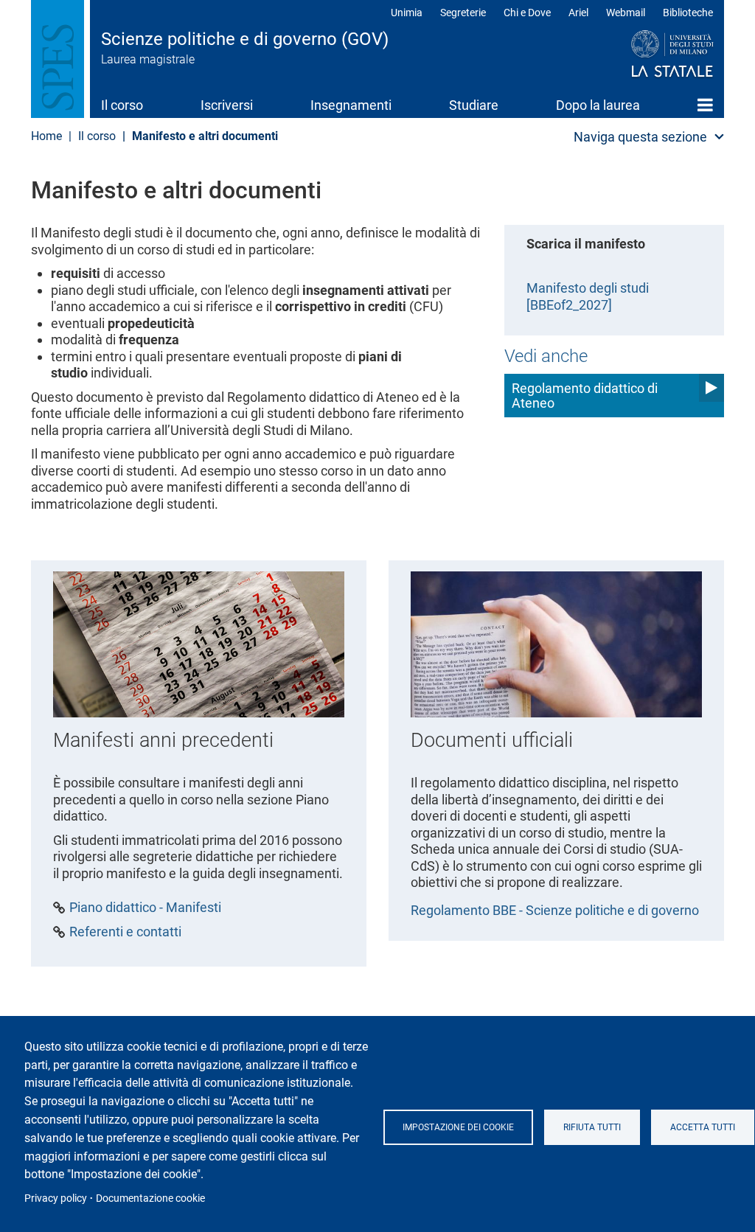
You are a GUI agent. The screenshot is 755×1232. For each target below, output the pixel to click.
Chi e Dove (527, 12)
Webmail (625, 12)
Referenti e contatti (125, 932)
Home (705, 105)
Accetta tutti (702, 1127)
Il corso (122, 105)
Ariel (578, 12)
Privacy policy (55, 1198)
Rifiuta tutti (592, 1127)
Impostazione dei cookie (458, 1127)
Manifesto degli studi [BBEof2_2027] (587, 296)
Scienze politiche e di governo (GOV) (245, 39)
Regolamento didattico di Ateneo (585, 395)
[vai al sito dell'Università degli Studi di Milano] (644, 54)
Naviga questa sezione (640, 137)
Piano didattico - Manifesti (145, 907)
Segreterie (463, 12)
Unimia (406, 12)
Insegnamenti (351, 105)
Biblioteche (688, 12)
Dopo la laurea (598, 105)
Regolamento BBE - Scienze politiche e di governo (555, 910)
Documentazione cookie (150, 1198)
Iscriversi (227, 105)
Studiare (473, 105)
